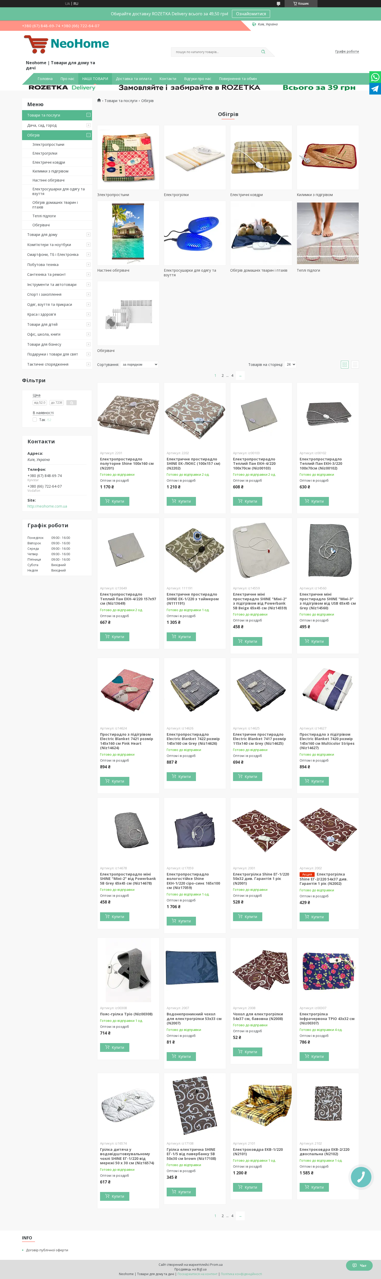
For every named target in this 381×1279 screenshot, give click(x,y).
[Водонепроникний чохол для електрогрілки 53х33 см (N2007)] (195, 970)
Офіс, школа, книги (43, 334)
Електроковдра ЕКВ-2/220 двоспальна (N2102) (324, 1152)
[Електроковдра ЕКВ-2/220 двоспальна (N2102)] (328, 1105)
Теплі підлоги (44, 215)
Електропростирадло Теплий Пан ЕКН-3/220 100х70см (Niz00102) (321, 464)
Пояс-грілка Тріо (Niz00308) (126, 1013)
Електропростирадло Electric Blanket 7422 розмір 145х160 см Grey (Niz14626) (193, 739)
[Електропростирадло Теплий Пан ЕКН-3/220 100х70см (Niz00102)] (328, 415)
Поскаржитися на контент (197, 1274)
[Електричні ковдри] (261, 157)
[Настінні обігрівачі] (128, 233)
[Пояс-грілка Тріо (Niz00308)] (128, 970)
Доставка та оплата (134, 79)
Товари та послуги (43, 115)
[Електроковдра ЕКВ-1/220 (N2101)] (261, 1105)
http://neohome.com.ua (47, 506)
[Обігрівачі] (128, 313)
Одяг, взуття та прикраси (49, 304)
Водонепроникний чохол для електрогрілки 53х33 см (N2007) (194, 1018)
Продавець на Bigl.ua (190, 1269)
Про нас (67, 79)
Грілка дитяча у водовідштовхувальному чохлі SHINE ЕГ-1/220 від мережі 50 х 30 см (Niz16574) (127, 1156)
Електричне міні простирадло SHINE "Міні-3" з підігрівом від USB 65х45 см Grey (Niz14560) (328, 601)
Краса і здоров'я (41, 314)
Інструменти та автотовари (51, 284)
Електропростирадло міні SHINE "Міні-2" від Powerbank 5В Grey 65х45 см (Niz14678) (128, 879)
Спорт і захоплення (44, 294)
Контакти (167, 79)
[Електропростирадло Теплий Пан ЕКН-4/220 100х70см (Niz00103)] (261, 415)
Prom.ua (216, 1264)
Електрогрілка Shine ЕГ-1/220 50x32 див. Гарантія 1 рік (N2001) (261, 879)
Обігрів (33, 135)
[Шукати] (263, 52)
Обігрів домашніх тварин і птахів (55, 204)
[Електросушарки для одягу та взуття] (195, 233)
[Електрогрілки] (195, 157)
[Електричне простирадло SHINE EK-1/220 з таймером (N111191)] (195, 550)
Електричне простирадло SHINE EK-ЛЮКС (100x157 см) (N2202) (193, 464)
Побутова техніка (43, 264)
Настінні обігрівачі (48, 180)
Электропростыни (48, 144)
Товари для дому (42, 234)
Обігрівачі (41, 224)
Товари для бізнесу (44, 344)
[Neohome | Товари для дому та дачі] (67, 46)
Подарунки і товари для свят (52, 354)
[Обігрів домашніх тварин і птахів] (261, 233)
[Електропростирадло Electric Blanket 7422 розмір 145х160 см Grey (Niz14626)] (195, 690)
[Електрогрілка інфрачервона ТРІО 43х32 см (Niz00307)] (328, 970)
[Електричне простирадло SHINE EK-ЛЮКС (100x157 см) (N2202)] (195, 415)
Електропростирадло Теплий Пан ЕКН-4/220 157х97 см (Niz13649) (128, 599)
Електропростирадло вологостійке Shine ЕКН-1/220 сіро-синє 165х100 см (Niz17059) (193, 881)
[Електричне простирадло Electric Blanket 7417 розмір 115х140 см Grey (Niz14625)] (261, 690)
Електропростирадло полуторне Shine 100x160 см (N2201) (127, 464)
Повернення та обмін (238, 79)
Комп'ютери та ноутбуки (49, 244)
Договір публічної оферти (47, 1250)
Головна (45, 79)
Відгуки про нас (197, 79)
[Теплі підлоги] (328, 233)
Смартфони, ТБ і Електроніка (53, 254)
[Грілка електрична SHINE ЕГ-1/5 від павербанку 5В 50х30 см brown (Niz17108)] (195, 1105)
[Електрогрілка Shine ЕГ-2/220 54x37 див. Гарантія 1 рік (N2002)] (328, 830)
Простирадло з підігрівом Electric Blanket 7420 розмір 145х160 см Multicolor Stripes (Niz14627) (327, 741)
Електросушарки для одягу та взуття (58, 191)
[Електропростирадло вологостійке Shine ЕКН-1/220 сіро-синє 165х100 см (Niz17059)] (195, 830)
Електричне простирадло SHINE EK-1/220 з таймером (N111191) (193, 599)
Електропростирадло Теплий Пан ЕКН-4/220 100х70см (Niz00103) (254, 464)
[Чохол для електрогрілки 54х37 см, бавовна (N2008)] (261, 970)
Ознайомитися (251, 14)
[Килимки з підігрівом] (328, 157)
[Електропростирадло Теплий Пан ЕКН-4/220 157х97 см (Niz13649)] (128, 550)
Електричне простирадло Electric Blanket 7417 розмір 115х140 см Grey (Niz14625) (259, 739)
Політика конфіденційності (241, 1274)
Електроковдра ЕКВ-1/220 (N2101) (258, 1152)
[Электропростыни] (128, 157)
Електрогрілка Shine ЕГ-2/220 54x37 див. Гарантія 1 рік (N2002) (324, 879)
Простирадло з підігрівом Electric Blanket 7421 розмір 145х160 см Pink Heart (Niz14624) (126, 741)
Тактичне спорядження (47, 364)
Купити (118, 501)
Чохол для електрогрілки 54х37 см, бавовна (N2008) (258, 1016)
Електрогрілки (44, 153)
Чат (363, 1265)
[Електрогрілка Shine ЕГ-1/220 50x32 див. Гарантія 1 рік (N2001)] (261, 830)
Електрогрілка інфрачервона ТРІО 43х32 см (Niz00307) (327, 1018)
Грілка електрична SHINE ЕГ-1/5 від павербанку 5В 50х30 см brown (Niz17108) (191, 1154)
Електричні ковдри (48, 162)
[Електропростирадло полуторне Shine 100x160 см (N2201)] (128, 415)
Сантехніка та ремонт (46, 274)
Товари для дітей (42, 324)
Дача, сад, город (42, 125)
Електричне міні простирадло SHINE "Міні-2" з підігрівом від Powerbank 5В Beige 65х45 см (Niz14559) (260, 601)
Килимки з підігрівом (50, 171)
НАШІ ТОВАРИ (95, 79)
